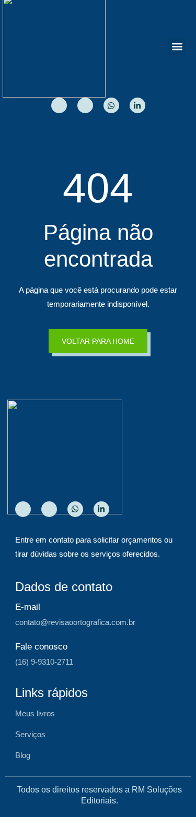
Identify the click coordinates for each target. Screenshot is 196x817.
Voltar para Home (98, 341)
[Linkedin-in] (137, 105)
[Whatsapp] (111, 105)
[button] (177, 46)
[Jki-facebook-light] (85, 105)
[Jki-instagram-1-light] (59, 105)
